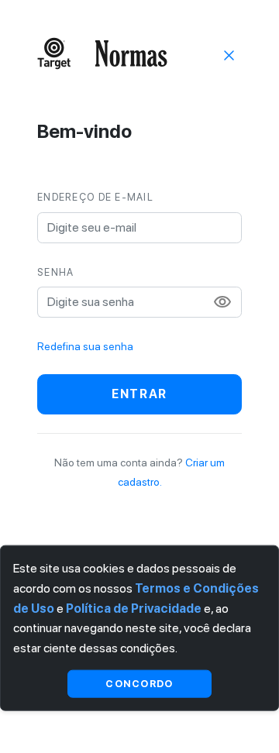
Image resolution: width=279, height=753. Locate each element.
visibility (222, 302)
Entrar (139, 394)
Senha (55, 272)
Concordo (139, 683)
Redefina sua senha (85, 346)
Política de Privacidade (134, 607)
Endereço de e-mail (95, 197)
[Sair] (229, 54)
